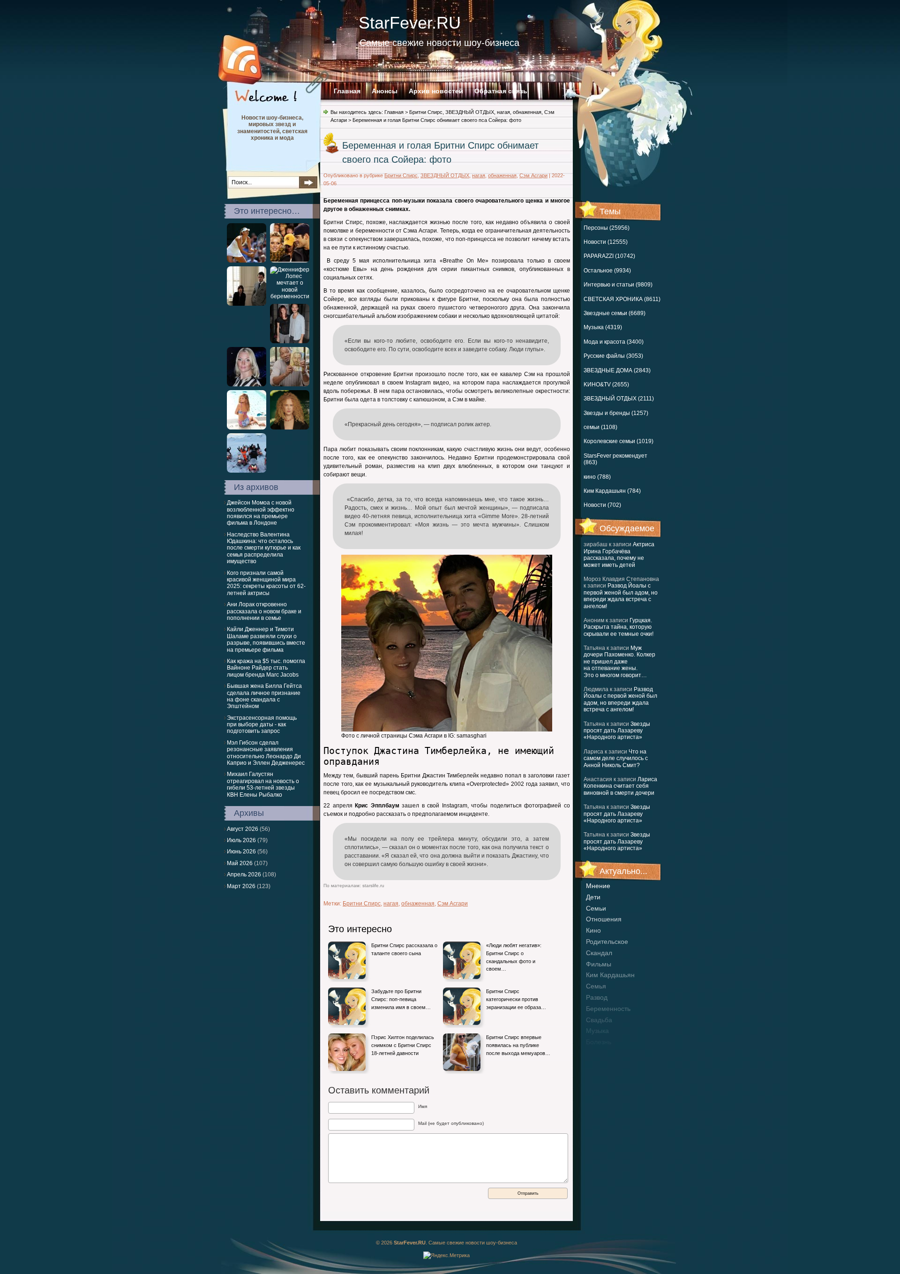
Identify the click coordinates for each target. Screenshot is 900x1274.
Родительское (607, 941)
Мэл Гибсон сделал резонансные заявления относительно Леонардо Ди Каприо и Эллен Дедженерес (266, 752)
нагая (503, 112)
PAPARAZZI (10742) (609, 256)
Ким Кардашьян (610, 975)
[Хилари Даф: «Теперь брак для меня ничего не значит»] (289, 260)
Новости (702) (602, 505)
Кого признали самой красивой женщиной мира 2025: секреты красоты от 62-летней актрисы (266, 583)
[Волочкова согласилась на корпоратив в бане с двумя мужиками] (246, 384)
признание (603, 1053)
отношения (604, 919)
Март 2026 (241, 886)
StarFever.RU (410, 22)
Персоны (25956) (607, 228)
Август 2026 (242, 829)
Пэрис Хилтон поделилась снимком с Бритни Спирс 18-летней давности (402, 1044)
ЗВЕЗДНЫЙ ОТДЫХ (469, 112)
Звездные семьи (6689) (614, 313)
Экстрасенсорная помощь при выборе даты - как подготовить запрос (262, 725)
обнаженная (527, 112)
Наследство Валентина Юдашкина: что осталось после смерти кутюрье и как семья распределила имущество (263, 548)
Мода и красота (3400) (614, 342)
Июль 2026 (241, 840)
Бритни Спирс (425, 112)
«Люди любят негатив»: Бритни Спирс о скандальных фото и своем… (513, 957)
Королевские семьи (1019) (618, 441)
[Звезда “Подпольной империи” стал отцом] (289, 341)
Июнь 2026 (241, 851)
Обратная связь (500, 91)
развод (597, 997)
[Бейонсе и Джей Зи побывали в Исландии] (246, 470)
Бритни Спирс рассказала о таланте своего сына (404, 949)
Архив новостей (436, 91)
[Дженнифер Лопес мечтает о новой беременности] (289, 296)
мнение (598, 886)
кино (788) (597, 477)
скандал (599, 953)
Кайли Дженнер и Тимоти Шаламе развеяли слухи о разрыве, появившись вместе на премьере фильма (266, 639)
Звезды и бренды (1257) (616, 413)
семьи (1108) (600, 427)
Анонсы (385, 91)
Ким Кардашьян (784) (612, 491)
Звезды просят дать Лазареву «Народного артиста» (617, 731)
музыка (597, 1030)
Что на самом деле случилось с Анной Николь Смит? (616, 758)
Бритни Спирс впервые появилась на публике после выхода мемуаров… (518, 1044)
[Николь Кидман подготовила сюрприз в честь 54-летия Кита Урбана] (289, 427)
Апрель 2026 (244, 874)
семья (596, 986)
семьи (596, 908)
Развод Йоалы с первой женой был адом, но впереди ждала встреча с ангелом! (621, 595)
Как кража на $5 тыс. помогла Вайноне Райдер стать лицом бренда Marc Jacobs (266, 668)
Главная (347, 91)
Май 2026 (240, 863)
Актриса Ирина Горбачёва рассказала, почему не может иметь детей (619, 554)
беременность (608, 1008)
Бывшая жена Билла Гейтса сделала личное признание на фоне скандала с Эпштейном (264, 696)
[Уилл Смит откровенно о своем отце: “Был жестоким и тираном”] (289, 384)
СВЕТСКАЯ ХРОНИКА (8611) (622, 299)
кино (593, 930)
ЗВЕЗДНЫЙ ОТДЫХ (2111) (619, 398)
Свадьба (599, 1020)
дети (593, 897)
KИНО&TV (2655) (606, 384)
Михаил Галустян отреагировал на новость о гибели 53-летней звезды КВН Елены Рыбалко (263, 784)
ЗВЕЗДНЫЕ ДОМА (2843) (617, 370)
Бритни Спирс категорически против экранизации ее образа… (516, 999)
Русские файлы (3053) (613, 356)
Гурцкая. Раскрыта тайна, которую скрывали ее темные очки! (618, 627)
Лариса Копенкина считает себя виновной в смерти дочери (620, 786)
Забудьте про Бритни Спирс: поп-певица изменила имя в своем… (401, 999)
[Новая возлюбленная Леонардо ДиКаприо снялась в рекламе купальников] (246, 427)
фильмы (598, 964)
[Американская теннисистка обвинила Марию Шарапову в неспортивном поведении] (246, 260)
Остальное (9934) (607, 270)
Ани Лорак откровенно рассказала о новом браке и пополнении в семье (264, 611)
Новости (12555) (606, 242)
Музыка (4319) (603, 327)
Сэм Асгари (533, 175)
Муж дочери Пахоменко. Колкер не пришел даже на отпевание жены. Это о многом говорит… (619, 661)
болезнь (598, 1042)
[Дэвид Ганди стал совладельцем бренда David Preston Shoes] (246, 304)
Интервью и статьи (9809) (618, 284)
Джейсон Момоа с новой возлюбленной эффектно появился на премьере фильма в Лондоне (260, 512)
